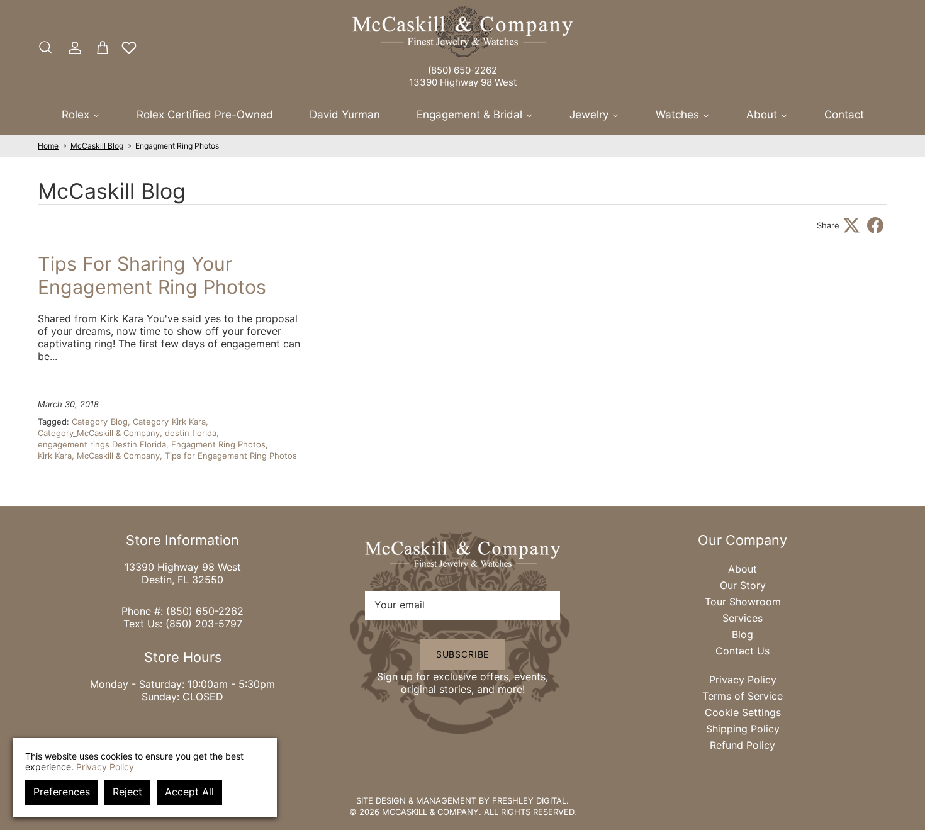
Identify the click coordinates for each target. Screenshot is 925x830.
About (742, 569)
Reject (127, 791)
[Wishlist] (129, 48)
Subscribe (463, 654)
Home (48, 145)
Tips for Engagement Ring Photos (231, 456)
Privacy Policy (742, 679)
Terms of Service (742, 696)
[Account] (72, 47)
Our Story (743, 585)
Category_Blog (100, 422)
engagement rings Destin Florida (102, 444)
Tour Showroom (743, 601)
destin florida (190, 433)
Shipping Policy (743, 728)
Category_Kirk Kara (169, 422)
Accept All (189, 791)
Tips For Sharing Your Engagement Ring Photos (152, 275)
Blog (742, 634)
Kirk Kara (55, 456)
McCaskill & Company (118, 456)
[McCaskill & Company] (462, 32)
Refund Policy (742, 745)
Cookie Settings (743, 712)
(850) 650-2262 (462, 70)
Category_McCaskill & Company (99, 433)
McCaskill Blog (96, 145)
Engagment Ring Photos (177, 145)
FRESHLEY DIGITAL (529, 800)
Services (742, 618)
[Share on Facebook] (875, 225)
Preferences (61, 791)
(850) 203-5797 (203, 623)
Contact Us (742, 650)
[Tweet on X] (851, 225)
